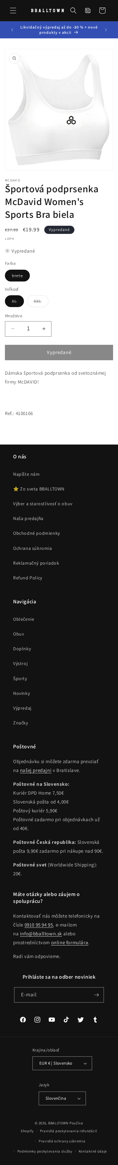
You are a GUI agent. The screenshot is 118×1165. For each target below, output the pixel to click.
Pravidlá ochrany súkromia (62, 1141)
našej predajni (35, 770)
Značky (20, 723)
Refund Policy (27, 578)
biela (21, 276)
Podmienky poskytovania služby (44, 1151)
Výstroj (20, 663)
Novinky (21, 693)
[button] (13, 10)
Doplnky (22, 649)
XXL (41, 302)
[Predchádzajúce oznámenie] (12, 30)
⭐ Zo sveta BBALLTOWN (39, 489)
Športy (20, 678)
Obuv (18, 634)
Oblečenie (23, 619)
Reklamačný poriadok (36, 563)
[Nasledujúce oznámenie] (106, 30)
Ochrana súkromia (32, 548)
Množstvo (13, 316)
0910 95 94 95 (39, 925)
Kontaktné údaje (93, 1151)
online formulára (69, 942)
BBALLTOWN (58, 1123)
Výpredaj (22, 708)
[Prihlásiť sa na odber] (96, 995)
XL (18, 302)
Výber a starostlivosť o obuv (42, 504)
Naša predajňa (28, 518)
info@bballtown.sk (41, 933)
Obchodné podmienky (36, 533)
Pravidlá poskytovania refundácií (68, 1131)
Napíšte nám (26, 474)
